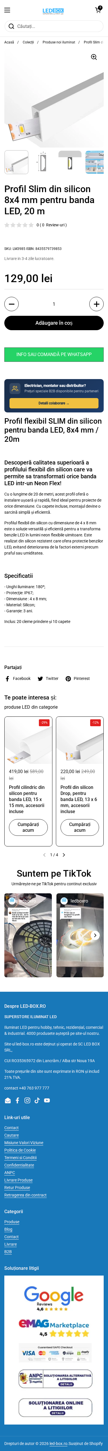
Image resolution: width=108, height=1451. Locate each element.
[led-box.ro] (52, 10)
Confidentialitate (19, 1165)
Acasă (9, 42)
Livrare (10, 1244)
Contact (11, 1127)
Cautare (11, 1135)
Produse (11, 1221)
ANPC (9, 1172)
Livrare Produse (18, 1180)
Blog (8, 1229)
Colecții (28, 42)
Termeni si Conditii (20, 1157)
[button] (98, 10)
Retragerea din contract (25, 1195)
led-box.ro (58, 1443)
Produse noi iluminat (59, 42)
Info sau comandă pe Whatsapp (54, 354)
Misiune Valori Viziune (23, 1142)
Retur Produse (17, 1187)
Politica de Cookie (20, 1150)
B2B (8, 1251)
